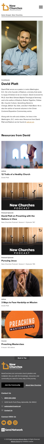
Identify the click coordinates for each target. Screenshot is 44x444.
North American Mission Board (18, 439)
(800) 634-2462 (10, 398)
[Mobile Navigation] (40, 7)
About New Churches (33, 385)
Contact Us (8, 410)
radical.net (30, 122)
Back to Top (22, 358)
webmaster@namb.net (12, 406)
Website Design (15, 441)
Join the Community (12, 385)
